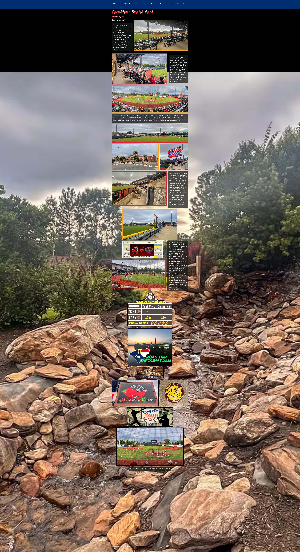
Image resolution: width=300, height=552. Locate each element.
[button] (151, 4)
